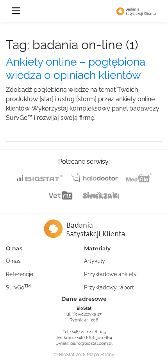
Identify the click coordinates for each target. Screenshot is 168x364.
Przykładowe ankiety (110, 274)
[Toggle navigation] (16, 11)
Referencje (19, 274)
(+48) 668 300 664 (93, 337)
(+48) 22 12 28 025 (88, 331)
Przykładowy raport (109, 287)
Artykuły (94, 261)
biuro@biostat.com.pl (91, 343)
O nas (13, 261)
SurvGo (18, 287)
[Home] (135, 11)
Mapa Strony (100, 354)
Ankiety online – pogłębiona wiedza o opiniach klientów (75, 68)
